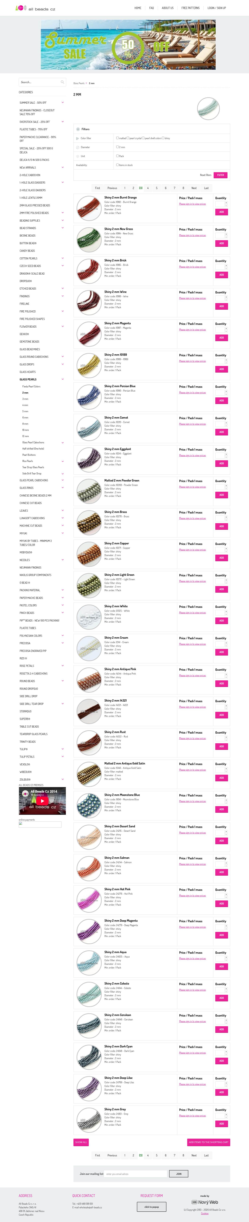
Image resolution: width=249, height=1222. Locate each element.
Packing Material (30, 590)
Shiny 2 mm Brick (115, 260)
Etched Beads (28, 288)
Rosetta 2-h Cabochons (33, 673)
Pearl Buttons (29, 454)
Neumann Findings (30, 567)
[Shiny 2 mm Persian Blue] (89, 396)
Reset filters (205, 174)
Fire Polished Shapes (32, 319)
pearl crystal (135, 138)
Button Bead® (28, 243)
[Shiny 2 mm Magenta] (89, 333)
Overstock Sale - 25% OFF (35, 122)
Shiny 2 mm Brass (115, 512)
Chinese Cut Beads (31, 503)
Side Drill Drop (28, 696)
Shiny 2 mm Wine (115, 292)
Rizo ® (23, 658)
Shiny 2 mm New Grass (118, 229)
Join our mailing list (92, 1174)
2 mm (25, 392)
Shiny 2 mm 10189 (115, 354)
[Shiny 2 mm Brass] (89, 522)
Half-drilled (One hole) (33, 448)
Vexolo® (25, 764)
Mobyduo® (26, 552)
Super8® (25, 719)
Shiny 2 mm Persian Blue (119, 386)
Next (194, 188)
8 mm (25, 423)
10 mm (25, 429)
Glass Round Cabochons (34, 356)
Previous (112, 188)
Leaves (24, 510)
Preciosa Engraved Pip (33, 651)
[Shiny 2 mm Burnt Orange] (89, 207)
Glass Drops (27, 364)
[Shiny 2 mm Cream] (89, 648)
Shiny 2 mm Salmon (116, 858)
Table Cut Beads (29, 726)
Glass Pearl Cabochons (33, 442)
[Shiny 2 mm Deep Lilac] (89, 1088)
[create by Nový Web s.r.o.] (204, 1202)
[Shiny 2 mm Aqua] (89, 962)
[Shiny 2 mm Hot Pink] (89, 899)
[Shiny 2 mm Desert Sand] (89, 836)
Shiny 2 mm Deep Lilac (118, 1078)
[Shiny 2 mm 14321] (89, 711)
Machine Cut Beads (31, 525)
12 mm (25, 436)
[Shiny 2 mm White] (89, 616)
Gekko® (24, 334)
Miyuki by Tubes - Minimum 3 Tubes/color (36, 542)
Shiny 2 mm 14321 (115, 700)
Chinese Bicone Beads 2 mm (35, 495)
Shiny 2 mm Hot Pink (117, 889)
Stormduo (25, 711)
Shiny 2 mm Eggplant (117, 449)
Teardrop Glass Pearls (33, 734)
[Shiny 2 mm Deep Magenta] (89, 931)
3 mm (25, 398)
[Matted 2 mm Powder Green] (89, 490)
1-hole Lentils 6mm (31, 197)
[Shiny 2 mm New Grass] (89, 239)
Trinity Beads (28, 741)
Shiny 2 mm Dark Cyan (118, 1046)
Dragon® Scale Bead (32, 273)
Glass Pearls (28, 379)
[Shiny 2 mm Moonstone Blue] (89, 805)
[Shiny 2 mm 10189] (89, 365)
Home (138, 8)
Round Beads (27, 681)
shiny (167, 138)
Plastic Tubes (28, 628)
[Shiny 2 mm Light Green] (89, 585)
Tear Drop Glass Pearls (33, 467)
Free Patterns (191, 8)
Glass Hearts (28, 372)
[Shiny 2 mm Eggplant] (89, 459)
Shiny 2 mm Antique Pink (120, 669)
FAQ (151, 8)
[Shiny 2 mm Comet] (89, 428)
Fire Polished (28, 311)
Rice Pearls (27, 460)
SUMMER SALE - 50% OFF (33, 102)
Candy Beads (27, 250)
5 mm (25, 411)
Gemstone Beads (29, 341)
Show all (81, 1142)
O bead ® (25, 582)
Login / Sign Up (217, 8)
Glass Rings (26, 488)
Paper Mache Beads (31, 598)
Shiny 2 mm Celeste (116, 983)
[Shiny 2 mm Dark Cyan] (89, 1056)
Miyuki (23, 533)
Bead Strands (28, 228)
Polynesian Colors (31, 635)
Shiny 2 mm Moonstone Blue (122, 795)
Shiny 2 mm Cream (116, 637)
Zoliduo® (25, 779)
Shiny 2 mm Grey (115, 1109)
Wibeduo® (26, 772)
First (97, 188)
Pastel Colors (28, 605)
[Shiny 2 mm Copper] (89, 553)
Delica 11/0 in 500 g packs (34, 160)
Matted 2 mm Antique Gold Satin (124, 763)
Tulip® (24, 749)
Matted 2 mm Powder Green (121, 480)
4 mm (25, 405)
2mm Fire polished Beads (34, 213)
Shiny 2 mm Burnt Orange (120, 197)
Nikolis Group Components (35, 575)
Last (206, 188)
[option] (128, 45)
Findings (25, 296)
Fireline (24, 303)
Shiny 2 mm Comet (116, 417)
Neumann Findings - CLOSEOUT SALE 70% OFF (37, 112)
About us (168, 8)
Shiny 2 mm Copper (116, 543)
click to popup (152, 1206)
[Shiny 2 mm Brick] (89, 270)
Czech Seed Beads (30, 266)
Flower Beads (28, 326)
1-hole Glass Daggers (32, 182)
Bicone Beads (27, 235)
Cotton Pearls (28, 258)
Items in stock (126, 165)
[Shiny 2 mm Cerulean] (89, 1025)
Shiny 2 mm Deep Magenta (121, 920)
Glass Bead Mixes (30, 349)
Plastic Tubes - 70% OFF (33, 129)
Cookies (205, 1213)
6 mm (25, 417)
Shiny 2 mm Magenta (117, 323)
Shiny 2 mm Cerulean (117, 1015)
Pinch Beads (27, 613)
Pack (121, 156)
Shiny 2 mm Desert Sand (119, 826)
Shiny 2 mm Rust (115, 732)
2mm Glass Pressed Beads (35, 205)
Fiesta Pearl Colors (31, 386)
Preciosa (25, 643)
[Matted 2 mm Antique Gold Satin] (89, 773)
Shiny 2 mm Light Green (119, 575)
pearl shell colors (153, 138)
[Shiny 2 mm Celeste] (89, 994)
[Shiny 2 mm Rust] (89, 742)
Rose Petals (27, 666)
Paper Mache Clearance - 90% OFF (38, 139)
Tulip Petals (27, 756)
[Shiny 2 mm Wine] (89, 302)
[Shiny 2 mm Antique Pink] (89, 679)
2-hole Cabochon (30, 175)
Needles (25, 560)
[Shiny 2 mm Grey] (89, 1119)
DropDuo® (26, 281)
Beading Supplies (30, 220)
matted (122, 138)
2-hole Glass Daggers (33, 190)
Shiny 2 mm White (116, 606)
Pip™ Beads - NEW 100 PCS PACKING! (39, 620)
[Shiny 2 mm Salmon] (89, 868)
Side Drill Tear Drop (31, 473)
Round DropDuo (29, 688)
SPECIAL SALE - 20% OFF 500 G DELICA (36, 150)
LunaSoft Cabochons (32, 518)
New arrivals (28, 167)
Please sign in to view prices (192, 203)
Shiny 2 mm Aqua (115, 952)
